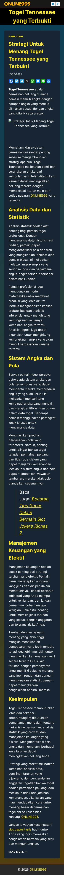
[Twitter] (57, 4)
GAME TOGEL (16, 36)
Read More (18, 851)
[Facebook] (53, 4)
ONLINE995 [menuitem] (39, 195)
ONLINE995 (38, 869)
